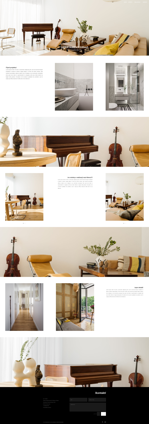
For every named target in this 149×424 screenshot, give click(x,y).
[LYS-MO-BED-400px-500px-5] (75, 330)
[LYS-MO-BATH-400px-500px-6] (125, 110)
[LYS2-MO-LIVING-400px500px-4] (125, 220)
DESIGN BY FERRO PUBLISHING (57, 422)
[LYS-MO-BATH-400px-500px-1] (74, 110)
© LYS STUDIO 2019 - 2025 (47, 422)
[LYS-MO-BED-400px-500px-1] (24, 330)
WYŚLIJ (103, 413)
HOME (125, 2)
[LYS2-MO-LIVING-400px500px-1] (24, 220)
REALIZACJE (137, 2)
